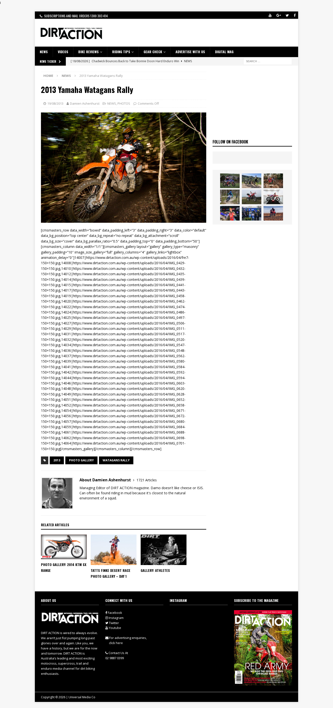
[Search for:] (267, 61)
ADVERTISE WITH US (190, 51)
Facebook (114, 612)
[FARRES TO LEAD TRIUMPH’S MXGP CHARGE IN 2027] (251, 180)
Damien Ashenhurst (84, 103)
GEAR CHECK (153, 51)
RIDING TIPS (121, 51)
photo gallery (81, 460)
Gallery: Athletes (155, 570)
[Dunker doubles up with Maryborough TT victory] (230, 213)
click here (116, 643)
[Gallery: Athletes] (163, 550)
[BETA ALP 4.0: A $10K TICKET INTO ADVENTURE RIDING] (251, 197)
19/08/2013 (55, 103)
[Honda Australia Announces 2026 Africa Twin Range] (273, 213)
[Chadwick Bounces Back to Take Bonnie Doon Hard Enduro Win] (230, 180)
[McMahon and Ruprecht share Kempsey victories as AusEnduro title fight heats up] (230, 197)
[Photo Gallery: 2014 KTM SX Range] (64, 547)
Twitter (113, 623)
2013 (56, 460)
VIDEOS (63, 51)
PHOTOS (124, 103)
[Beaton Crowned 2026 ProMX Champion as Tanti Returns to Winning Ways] (251, 213)
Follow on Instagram (201, 623)
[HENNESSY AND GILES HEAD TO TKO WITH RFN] (273, 180)
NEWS (44, 51)
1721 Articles (147, 480)
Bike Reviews (88, 51)
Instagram (116, 618)
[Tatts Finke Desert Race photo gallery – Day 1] (114, 550)
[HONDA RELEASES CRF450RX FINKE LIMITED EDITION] (273, 197)
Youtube (114, 628)
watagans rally (116, 460)
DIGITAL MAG (224, 51)
